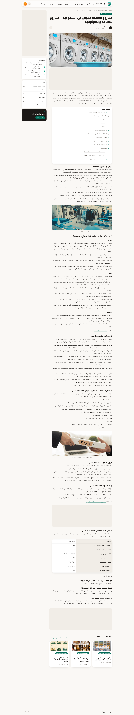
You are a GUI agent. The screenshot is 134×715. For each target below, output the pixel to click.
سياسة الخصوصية (32, 711)
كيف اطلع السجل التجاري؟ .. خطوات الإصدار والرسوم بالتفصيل (34, 63)
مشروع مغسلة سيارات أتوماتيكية (96, 502)
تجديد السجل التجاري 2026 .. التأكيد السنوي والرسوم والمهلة (34, 71)
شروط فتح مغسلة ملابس (102, 130)
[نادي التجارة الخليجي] (102, 4)
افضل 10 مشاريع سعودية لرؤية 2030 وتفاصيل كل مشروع (61, 660)
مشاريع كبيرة (52, 4)
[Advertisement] (80, 79)
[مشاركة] (50, 27)
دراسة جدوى (68, 4)
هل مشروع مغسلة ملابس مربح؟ (98, 159)
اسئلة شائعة (105, 148)
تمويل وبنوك (60, 4)
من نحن (39, 711)
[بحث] (29, 3)
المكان (104, 119)
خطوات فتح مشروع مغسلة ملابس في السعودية (97, 116)
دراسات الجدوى (40, 118)
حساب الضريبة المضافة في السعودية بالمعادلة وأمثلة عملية (33, 75)
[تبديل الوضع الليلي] (25, 4)
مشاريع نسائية (43, 4)
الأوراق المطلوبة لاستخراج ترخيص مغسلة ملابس (97, 134)
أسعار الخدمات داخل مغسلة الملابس (99, 145)
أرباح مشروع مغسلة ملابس (101, 141)
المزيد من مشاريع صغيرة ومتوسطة (59, 638)
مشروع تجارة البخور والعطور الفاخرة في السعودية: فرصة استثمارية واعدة (81, 660)
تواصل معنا (24, 711)
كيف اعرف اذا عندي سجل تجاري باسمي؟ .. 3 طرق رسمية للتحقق (33, 67)
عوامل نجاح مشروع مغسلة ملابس (98, 112)
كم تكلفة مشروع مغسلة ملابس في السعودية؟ (95, 152)
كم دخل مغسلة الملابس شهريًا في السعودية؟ (95, 155)
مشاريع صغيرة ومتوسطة (79, 4)
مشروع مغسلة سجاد (100, 331)
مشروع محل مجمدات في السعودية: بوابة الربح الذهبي (103, 659)
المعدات (104, 123)
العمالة (104, 127)
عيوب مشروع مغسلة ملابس (101, 137)
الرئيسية (89, 4)
